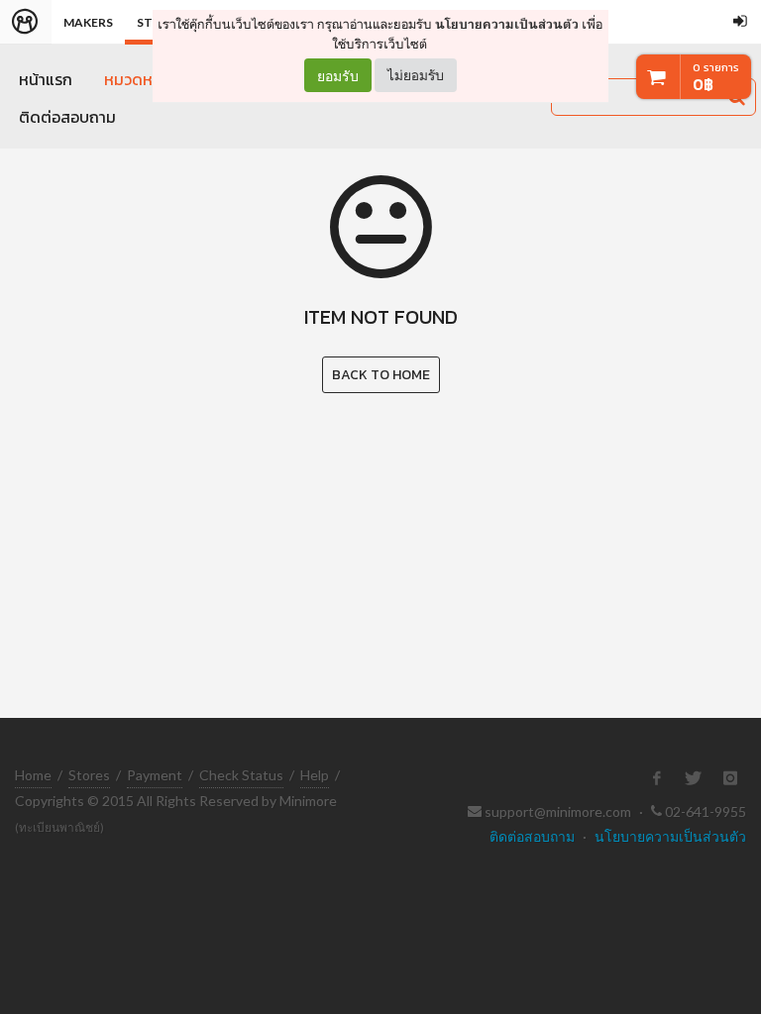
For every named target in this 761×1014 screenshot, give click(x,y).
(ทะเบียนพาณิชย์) (59, 827)
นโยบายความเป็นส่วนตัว (507, 24)
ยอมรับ (338, 75)
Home (33, 774)
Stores (89, 774)
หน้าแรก (45, 79)
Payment (154, 774)
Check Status (241, 774)
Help (314, 774)
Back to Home (381, 374)
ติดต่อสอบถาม (67, 117)
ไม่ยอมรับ (415, 74)
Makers (88, 22)
